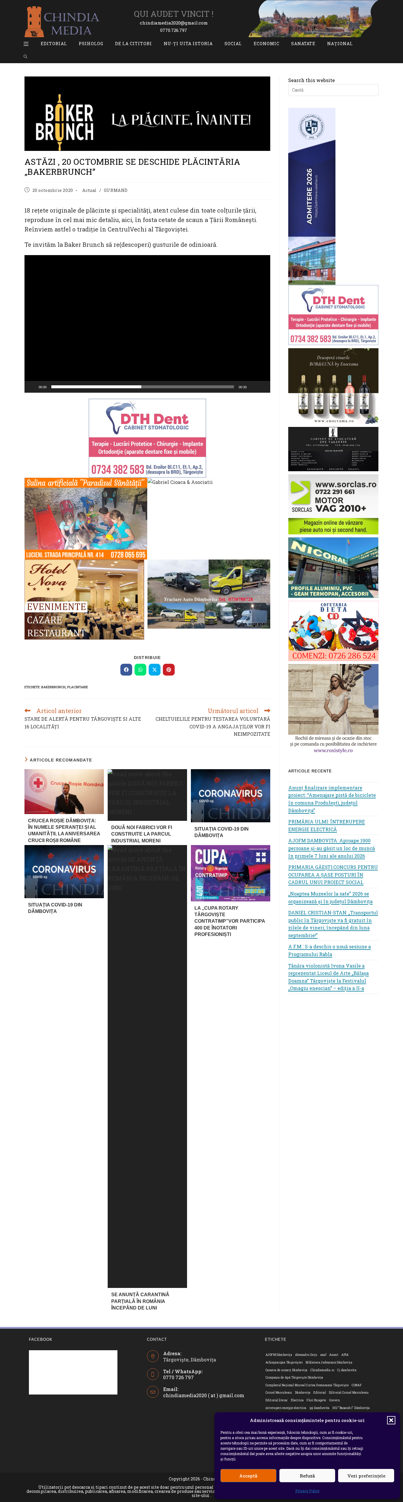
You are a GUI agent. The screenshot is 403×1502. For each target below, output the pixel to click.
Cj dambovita (346, 1370)
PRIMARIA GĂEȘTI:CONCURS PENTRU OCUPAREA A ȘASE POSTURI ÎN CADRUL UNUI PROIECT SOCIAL (333, 874)
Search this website (311, 80)
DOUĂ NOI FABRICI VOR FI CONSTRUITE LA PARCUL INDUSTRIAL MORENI (141, 834)
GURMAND (116, 190)
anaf (323, 1355)
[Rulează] (32, 387)
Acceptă (248, 1476)
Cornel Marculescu (279, 1392)
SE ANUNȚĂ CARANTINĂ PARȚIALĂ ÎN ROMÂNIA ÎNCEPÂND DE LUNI (140, 1301)
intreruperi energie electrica (286, 1408)
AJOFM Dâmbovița (279, 1355)
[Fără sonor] (253, 387)
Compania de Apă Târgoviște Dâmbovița (294, 1377)
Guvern (334, 1400)
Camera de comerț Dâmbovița (286, 1370)
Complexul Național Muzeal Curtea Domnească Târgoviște (307, 1385)
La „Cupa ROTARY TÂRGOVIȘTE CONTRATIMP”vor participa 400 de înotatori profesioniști (229, 921)
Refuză (307, 1476)
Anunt (333, 1355)
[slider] (142, 386)
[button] (391, 1420)
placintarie (77, 687)
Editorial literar (277, 1400)
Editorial (319, 1392)
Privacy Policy (307, 1490)
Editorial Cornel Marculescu (349, 1392)
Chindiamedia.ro (322, 1370)
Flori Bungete (316, 1400)
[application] (147, 324)
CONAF (357, 1385)
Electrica (297, 1400)
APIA (345, 1355)
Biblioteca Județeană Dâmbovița (329, 1362)
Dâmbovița (303, 1392)
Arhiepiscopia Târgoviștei (284, 1362)
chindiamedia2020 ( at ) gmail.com (203, 1395)
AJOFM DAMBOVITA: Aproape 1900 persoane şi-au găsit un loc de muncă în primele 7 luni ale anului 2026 (331, 848)
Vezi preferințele (366, 1476)
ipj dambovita (319, 1408)
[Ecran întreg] (263, 387)
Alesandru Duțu (306, 1355)
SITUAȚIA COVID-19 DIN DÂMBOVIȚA (221, 832)
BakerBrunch (53, 687)
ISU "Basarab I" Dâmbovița (351, 1408)
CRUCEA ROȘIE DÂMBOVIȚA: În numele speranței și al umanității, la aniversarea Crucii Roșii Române (64, 830)
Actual (89, 190)
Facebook (41, 1339)
